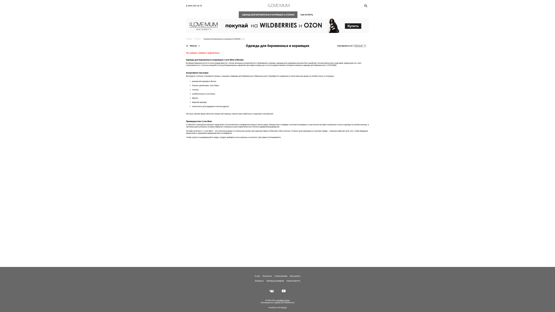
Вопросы (259, 281)
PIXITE (284, 308)
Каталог (198, 39)
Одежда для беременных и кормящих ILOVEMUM (268, 15)
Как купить (307, 15)
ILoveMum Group (283, 300)
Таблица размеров (275, 281)
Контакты (267, 276)
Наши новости (293, 281)
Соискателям (281, 276)
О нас (257, 276)
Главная (189, 39)
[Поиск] (365, 5)
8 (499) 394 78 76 (194, 6)
